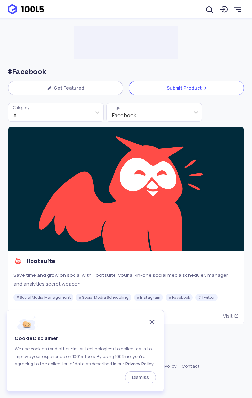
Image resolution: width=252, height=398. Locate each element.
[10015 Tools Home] (26, 9)
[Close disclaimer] (152, 323)
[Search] (209, 9)
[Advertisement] (126, 42)
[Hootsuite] (126, 225)
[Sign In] (224, 9)
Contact (191, 366)
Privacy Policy (139, 363)
